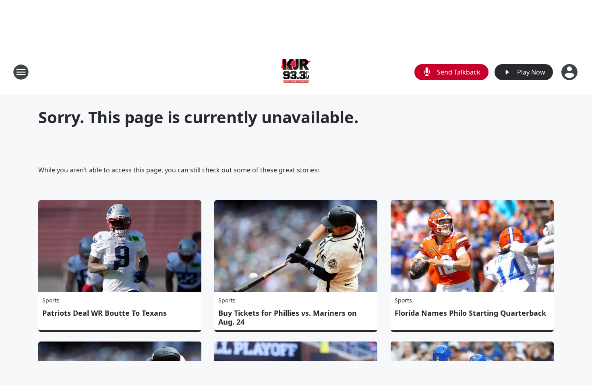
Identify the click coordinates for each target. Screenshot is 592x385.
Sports (51, 300)
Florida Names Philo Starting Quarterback (470, 312)
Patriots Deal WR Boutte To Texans (104, 312)
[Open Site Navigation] (21, 72)
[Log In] (570, 72)
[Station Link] (296, 72)
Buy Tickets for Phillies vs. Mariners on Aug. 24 (287, 317)
